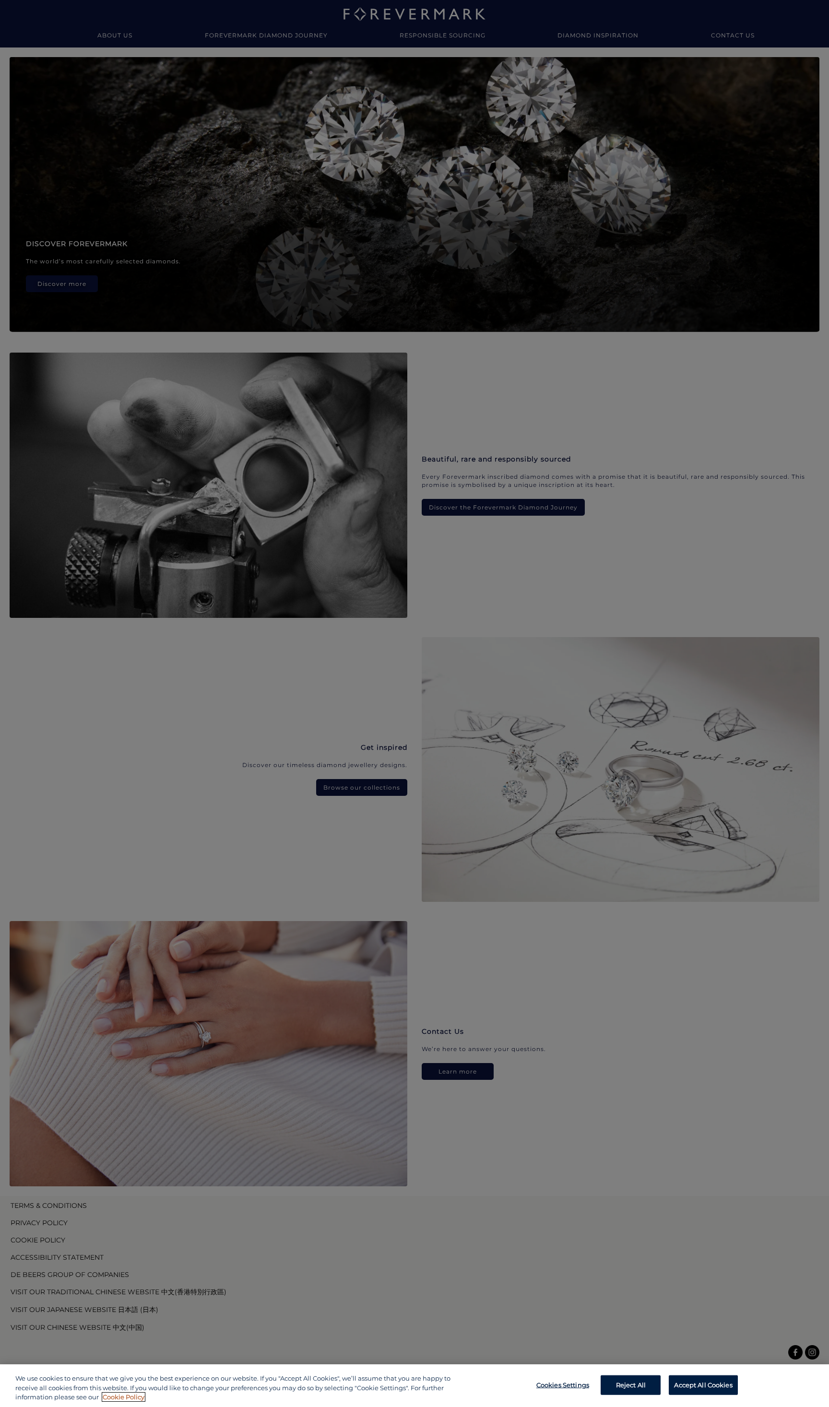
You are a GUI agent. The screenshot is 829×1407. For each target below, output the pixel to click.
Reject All (631, 1384)
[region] (414, 1385)
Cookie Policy (123, 1397)
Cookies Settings (562, 1384)
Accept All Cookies (703, 1384)
